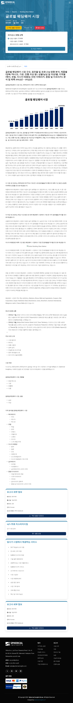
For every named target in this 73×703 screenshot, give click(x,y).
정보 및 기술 (57, 652)
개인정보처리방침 (43, 655)
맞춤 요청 (29, 28)
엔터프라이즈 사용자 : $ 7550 (19, 44)
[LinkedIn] (20, 671)
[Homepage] (20, 644)
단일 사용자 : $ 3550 (16, 38)
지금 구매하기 (37, 49)
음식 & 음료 (57, 661)
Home (7, 12)
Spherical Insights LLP (40, 700)
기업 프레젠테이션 (43, 664)
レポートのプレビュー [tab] (14, 66)
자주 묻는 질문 (42, 646)
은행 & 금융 (57, 664)
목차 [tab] (25, 66)
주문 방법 (40, 649)
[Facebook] (12, 671)
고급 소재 (56, 646)
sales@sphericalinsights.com (18, 666)
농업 (55, 655)
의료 (55, 649)
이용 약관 (40, 661)
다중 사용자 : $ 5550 (16, 41)
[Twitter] (7, 671)
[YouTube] (16, 671)
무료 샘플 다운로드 (14, 28)
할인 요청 (40, 28)
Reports (14, 12)
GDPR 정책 (41, 658)
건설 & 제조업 (57, 658)
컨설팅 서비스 (41, 652)
